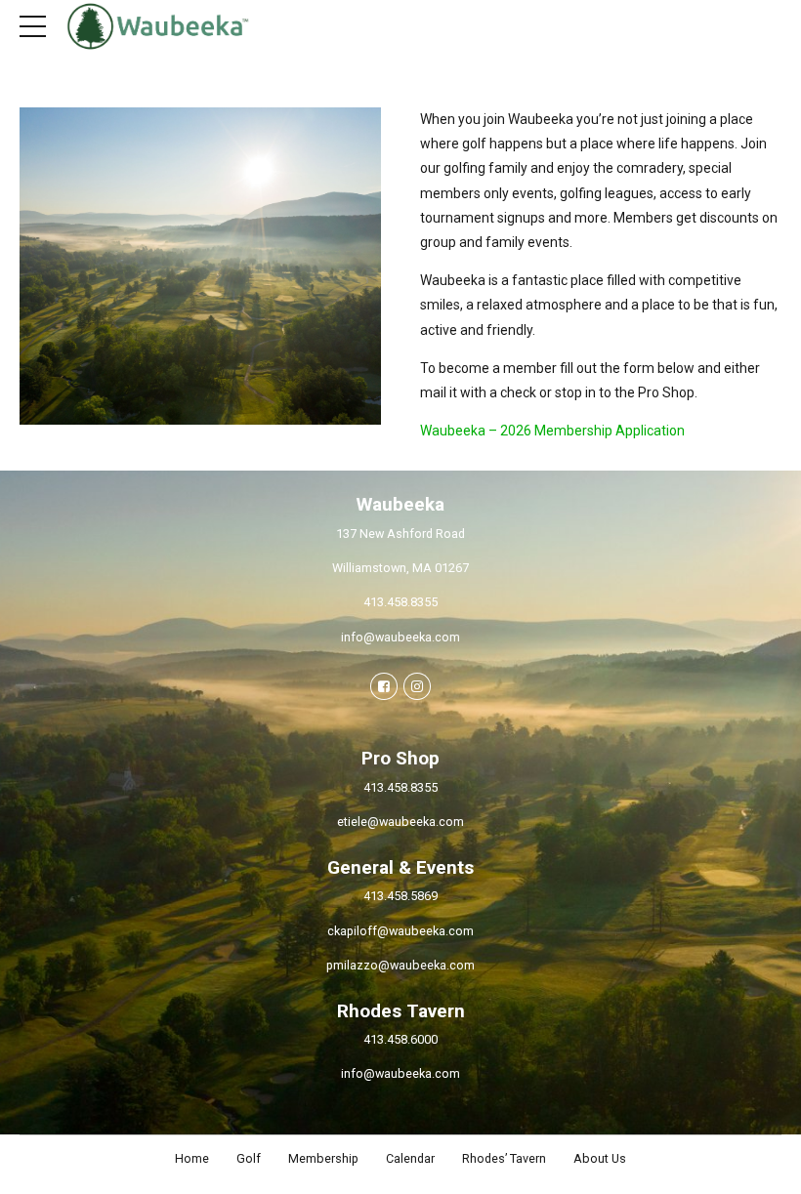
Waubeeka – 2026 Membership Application (552, 430)
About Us (599, 1158)
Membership (323, 1158)
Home (192, 1158)
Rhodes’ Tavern (504, 1158)
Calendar (410, 1158)
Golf (248, 1158)
